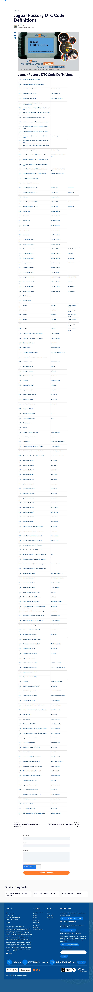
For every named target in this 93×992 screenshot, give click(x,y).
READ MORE (9, 953)
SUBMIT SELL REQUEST (68, 930)
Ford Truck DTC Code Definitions (44, 893)
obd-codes (17, 10)
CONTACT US (81, 962)
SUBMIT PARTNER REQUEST (70, 944)
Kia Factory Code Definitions (71, 893)
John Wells (20, 24)
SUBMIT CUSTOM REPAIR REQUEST (72, 918)
